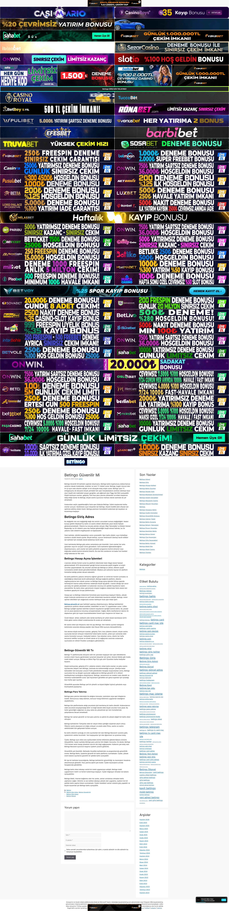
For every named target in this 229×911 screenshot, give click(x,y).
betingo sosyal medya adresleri (147, 721)
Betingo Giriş (144, 482)
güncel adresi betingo (147, 785)
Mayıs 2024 (144, 859)
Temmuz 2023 (145, 890)
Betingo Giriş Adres (72, 792)
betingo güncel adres (151, 669)
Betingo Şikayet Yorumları (149, 504)
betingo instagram (147, 680)
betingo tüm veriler (157, 741)
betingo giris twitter (150, 651)
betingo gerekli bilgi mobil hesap (147, 646)
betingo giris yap (146, 655)
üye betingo (142, 803)
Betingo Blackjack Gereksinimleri (151, 495)
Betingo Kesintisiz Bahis (148, 531)
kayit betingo (148, 788)
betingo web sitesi (146, 746)
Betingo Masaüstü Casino (149, 501)
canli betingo (158, 772)
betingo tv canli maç (155, 730)
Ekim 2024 (143, 844)
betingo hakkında (145, 678)
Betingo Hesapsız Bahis (148, 510)
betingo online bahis (146, 699)
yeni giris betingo (156, 800)
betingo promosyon (148, 714)
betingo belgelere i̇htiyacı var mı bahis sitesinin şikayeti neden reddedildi (150, 616)
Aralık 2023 (144, 874)
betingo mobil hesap (144, 697)
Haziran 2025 (144, 826)
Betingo (68, 790)
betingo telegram (150, 726)
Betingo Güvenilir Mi (85, 792)
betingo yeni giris (147, 757)
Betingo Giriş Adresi (72, 794)
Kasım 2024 (144, 841)
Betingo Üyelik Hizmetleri (149, 513)
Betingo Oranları (145, 552)
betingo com (145, 639)
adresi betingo (143, 586)
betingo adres (151, 586)
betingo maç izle (145, 691)
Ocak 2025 (143, 835)
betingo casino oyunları (147, 634)
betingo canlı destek (149, 631)
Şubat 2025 (144, 832)
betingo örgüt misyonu (145, 764)
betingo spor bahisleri (145, 724)
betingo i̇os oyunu (155, 682)
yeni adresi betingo (149, 797)
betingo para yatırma (149, 706)
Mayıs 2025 (144, 829)
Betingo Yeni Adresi (149, 754)
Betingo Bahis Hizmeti (147, 543)
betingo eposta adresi (158, 643)
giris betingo (145, 780)
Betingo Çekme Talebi (147, 519)
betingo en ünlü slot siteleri (146, 643)
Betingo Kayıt (146, 685)
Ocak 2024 (143, 871)
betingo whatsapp (146, 748)
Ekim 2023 (143, 880)
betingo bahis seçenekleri (145, 604)
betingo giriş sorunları (145, 664)
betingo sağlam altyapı (145, 719)
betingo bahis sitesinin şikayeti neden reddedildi (151, 611)
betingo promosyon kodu (150, 716)
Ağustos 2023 (145, 887)
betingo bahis (148, 596)
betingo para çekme (148, 709)
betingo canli (157, 619)
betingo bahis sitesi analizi (146, 609)
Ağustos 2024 (145, 850)
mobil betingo (147, 792)
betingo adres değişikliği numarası (147, 588)
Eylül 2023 (143, 883)
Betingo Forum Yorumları (148, 528)
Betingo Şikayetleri (146, 772)
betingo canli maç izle (151, 623)
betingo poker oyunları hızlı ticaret (147, 711)
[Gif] (114, 217)
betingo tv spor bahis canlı (146, 739)
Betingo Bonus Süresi (147, 534)
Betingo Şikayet (71, 796)
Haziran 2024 (144, 856)
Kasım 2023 (144, 877)
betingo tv (143, 730)
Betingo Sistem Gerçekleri (149, 498)
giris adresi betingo (147, 777)
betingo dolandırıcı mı (147, 641)
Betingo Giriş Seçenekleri (149, 540)
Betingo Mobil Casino (147, 549)
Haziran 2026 (144, 819)
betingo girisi (145, 648)
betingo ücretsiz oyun (155, 764)
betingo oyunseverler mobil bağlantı (148, 701)
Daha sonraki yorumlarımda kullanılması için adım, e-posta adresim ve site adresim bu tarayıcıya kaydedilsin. (97, 851)
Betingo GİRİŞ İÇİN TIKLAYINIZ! (114, 89)
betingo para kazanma (154, 703)
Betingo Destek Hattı (147, 491)
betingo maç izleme (151, 693)
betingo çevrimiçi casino (148, 762)
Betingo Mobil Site (146, 546)
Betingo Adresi (145, 479)
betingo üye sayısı (144, 766)
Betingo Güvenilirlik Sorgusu (150, 516)
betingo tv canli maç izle (150, 735)
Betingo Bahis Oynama (148, 522)
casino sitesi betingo (148, 775)
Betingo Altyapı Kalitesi (148, 485)
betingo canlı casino (148, 628)
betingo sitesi (156, 719)
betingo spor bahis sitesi (156, 724)
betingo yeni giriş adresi (149, 760)
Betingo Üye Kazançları (148, 537)
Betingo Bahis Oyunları (148, 488)
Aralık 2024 (144, 838)
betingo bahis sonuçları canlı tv (147, 614)
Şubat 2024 (144, 868)
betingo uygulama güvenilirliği (146, 744)
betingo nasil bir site (156, 697)
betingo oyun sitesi (144, 703)
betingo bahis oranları (147, 601)
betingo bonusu (145, 620)
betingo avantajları (146, 593)
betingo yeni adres (147, 751)
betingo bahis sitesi (149, 606)
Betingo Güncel (147, 666)
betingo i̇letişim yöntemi (145, 682)
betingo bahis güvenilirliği (158, 599)
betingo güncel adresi (148, 673)
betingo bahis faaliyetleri (145, 599)
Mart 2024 (143, 865)
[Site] (57, 156)
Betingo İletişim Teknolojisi (149, 525)
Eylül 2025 (143, 823)
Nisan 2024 (144, 862)
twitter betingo (144, 795)
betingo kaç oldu (147, 688)
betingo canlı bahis (146, 626)
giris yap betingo (146, 783)
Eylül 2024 (143, 847)
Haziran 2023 (144, 893)
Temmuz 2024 (145, 853)
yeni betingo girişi (144, 800)
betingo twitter (146, 742)
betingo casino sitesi (146, 636)
